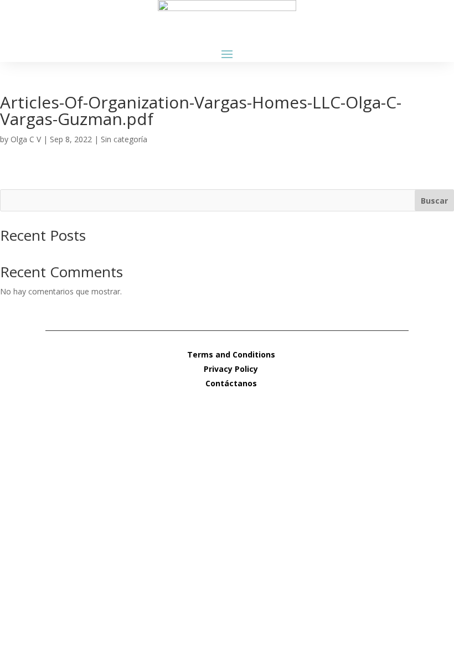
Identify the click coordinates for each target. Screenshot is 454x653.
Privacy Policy (231, 369)
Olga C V (26, 139)
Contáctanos (231, 383)
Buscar (434, 200)
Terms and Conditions (231, 354)
